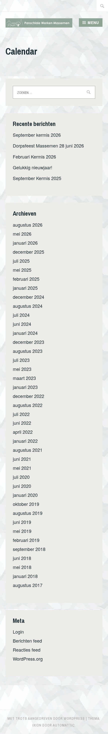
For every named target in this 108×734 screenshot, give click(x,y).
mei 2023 (22, 369)
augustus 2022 (27, 405)
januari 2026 (25, 242)
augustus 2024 (27, 306)
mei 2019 (22, 531)
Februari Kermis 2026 (34, 156)
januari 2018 (25, 576)
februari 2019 (26, 540)
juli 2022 (21, 414)
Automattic (64, 725)
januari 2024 (25, 333)
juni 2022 (22, 422)
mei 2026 (22, 233)
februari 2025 (26, 278)
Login (18, 631)
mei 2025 (22, 269)
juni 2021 (22, 459)
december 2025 (28, 251)
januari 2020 (25, 495)
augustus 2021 (27, 450)
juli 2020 (21, 477)
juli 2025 (21, 260)
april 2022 (23, 431)
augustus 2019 (27, 513)
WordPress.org (28, 658)
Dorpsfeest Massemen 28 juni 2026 (48, 145)
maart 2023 (24, 378)
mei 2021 (22, 468)
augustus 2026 (27, 224)
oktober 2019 (26, 504)
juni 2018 (22, 558)
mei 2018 (22, 567)
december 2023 (28, 342)
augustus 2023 (27, 351)
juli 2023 (21, 360)
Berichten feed (27, 640)
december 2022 (28, 396)
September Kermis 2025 (37, 178)
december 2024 (28, 296)
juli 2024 (21, 315)
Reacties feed (26, 649)
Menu (93, 22)
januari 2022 (25, 440)
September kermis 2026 (37, 134)
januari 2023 (25, 387)
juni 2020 (22, 486)
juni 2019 (22, 522)
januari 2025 (25, 287)
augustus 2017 (27, 585)
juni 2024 (22, 324)
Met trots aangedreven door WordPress (46, 718)
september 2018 (29, 549)
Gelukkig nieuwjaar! (32, 167)
